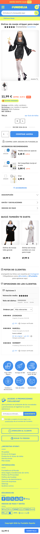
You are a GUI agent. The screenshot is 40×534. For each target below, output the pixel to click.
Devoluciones (7, 458)
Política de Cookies (9, 477)
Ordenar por (8, 309)
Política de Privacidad (10, 475)
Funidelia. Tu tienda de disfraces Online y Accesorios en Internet (19, 7)
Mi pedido (5, 452)
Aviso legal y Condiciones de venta (15, 473)
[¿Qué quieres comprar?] (3, 7)
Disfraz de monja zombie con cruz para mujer (28, 250)
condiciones (9, 421)
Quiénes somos (8, 486)
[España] (4, 499)
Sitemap (5, 484)
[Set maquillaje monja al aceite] (13, 166)
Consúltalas (31, 27)
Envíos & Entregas (9, 454)
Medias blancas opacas (27, 151)
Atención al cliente (21, 431)
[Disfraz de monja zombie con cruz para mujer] (30, 232)
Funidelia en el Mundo (10, 470)
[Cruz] (13, 179)
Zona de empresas (9, 481)
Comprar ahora (24, 134)
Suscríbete (30, 414)
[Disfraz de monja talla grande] (10, 232)
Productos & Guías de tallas (12, 456)
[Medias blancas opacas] (13, 154)
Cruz (20, 176)
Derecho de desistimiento (12, 479)
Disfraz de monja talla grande (9, 249)
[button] (36, 244)
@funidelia (22, 276)
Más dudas (6, 461)
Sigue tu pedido (21, 438)
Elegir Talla (31, 531)
